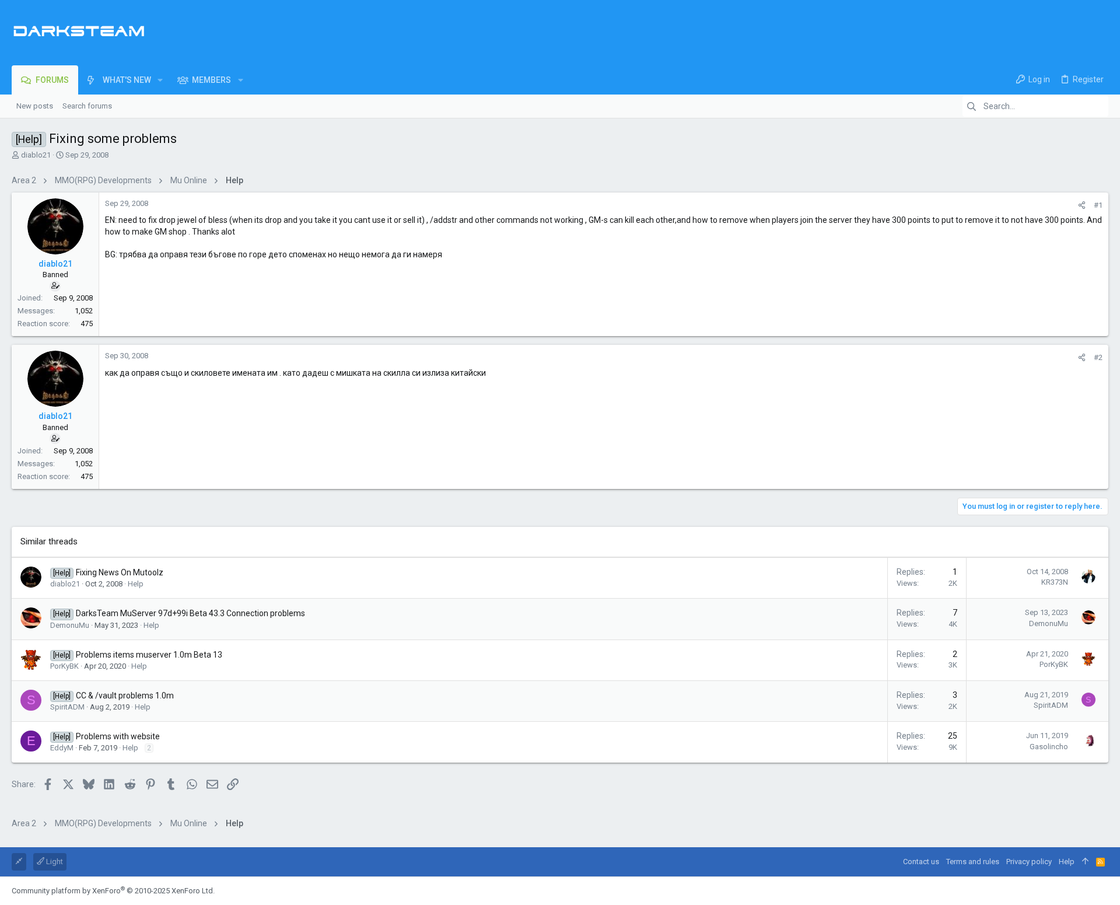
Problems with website (118, 736)
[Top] (1085, 862)
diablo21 (36, 155)
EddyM (62, 747)
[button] (160, 80)
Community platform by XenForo (113, 890)
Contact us (921, 861)
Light (53, 861)
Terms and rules (972, 861)
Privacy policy (1029, 861)
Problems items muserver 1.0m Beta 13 (149, 654)
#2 (1098, 357)
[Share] (1082, 205)
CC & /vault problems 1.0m (125, 695)
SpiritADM (67, 707)
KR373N (1054, 582)
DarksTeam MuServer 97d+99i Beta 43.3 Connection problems (190, 613)
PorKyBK (64, 666)
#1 (1098, 205)
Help (136, 583)
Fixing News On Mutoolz (119, 572)
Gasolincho (1049, 746)
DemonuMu (69, 625)
